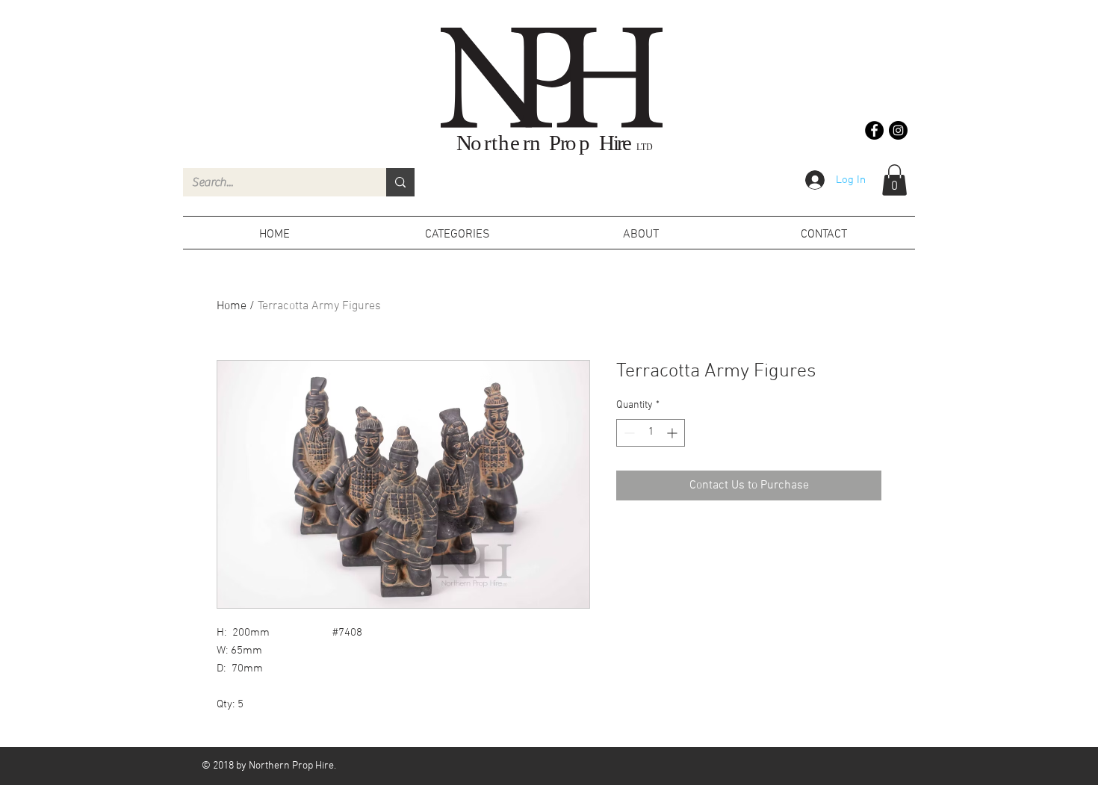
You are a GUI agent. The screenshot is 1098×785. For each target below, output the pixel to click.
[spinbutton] (650, 433)
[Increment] (673, 433)
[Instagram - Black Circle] (898, 130)
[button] (894, 180)
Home (231, 306)
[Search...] (400, 182)
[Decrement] (627, 433)
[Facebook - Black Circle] (874, 130)
